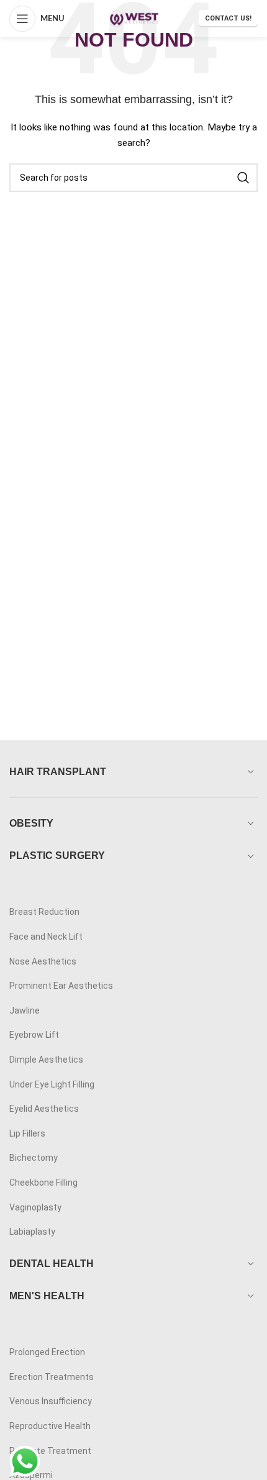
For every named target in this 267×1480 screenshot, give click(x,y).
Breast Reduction (44, 912)
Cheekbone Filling (43, 1182)
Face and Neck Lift (46, 937)
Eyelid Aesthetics (44, 1109)
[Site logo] (133, 18)
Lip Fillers (27, 1133)
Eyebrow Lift (34, 1035)
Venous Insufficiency (50, 1401)
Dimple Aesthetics (46, 1060)
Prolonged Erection (47, 1352)
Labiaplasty (32, 1232)
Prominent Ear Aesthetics (61, 986)
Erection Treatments (51, 1377)
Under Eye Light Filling (51, 1084)
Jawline (24, 1010)
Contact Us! (228, 18)
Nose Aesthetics (42, 961)
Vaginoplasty (35, 1207)
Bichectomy (33, 1158)
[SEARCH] (243, 177)
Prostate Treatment (50, 1451)
